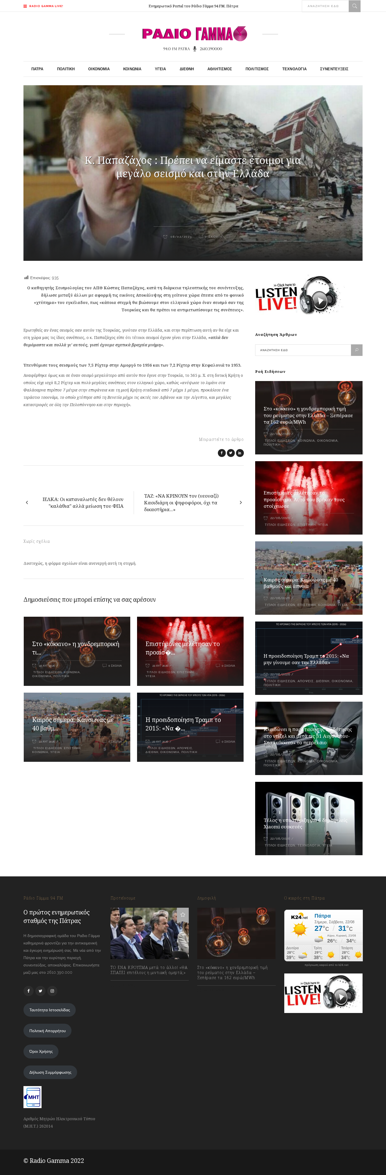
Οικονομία (41, 676)
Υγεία (150, 676)
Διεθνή (152, 752)
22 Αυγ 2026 (47, 665)
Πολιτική (61, 676)
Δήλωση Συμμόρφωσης (50, 1072)
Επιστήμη (185, 672)
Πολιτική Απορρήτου (47, 1031)
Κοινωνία (72, 672)
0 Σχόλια (214, 236)
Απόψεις (184, 748)
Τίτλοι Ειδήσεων (47, 672)
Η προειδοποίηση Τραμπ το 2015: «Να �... (183, 724)
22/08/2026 (280, 434)
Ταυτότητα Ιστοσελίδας (49, 1010)
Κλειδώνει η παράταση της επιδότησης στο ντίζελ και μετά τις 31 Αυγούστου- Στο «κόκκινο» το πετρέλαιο (308, 736)
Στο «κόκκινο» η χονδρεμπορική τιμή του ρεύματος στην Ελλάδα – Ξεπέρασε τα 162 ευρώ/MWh (308, 415)
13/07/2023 (125, 985)
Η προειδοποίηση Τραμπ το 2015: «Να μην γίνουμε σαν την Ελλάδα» (306, 659)
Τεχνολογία (309, 845)
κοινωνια (40, 752)
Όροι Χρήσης (41, 1051)
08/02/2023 (180, 236)
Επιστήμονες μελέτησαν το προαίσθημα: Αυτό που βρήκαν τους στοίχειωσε (304, 499)
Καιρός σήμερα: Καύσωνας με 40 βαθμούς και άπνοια (301, 583)
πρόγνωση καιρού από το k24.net (326, 965)
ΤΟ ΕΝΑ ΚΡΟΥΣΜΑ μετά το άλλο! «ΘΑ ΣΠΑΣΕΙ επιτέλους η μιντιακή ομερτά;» (149, 970)
